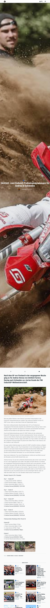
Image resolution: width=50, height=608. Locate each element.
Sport (25, 180)
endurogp (21, 555)
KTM (16, 573)
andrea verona (10, 555)
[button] (11, 371)
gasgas (16, 555)
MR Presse (24, 189)
